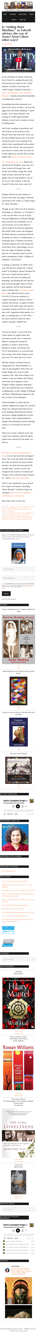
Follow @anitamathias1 (9, 871)
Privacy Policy (23, 1331)
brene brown (25, 515)
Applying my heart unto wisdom (19, 507)
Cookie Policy (14, 1331)
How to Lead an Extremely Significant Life (14, 916)
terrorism (12, 519)
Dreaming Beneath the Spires (14, 1329)
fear (15, 517)
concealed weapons (7, 517)
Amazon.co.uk (18, 1033)
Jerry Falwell (24, 517)
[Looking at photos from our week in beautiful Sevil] (18, 1290)
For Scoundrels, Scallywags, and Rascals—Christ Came (18, 912)
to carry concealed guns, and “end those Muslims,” (17, 92)
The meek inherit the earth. (12, 162)
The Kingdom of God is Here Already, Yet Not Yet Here (18, 890)
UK (18, 668)
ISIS (18, 517)
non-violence (11, 511)
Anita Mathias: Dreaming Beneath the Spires (18, 5)
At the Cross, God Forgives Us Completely (15, 881)
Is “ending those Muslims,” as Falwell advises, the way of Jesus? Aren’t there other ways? (16, 33)
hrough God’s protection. (20, 478)
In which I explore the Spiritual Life (17, 509)
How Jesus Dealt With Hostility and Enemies (15, 905)
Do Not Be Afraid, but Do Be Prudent (13, 909)
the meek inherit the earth (23, 519)
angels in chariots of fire (21, 157)
